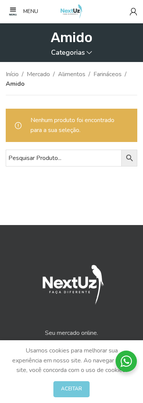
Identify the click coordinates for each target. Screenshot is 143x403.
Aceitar (71, 388)
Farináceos (107, 74)
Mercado (38, 74)
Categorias (68, 52)
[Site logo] (71, 11)
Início (12, 74)
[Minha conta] (133, 11)
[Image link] (72, 281)
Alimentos (71, 74)
